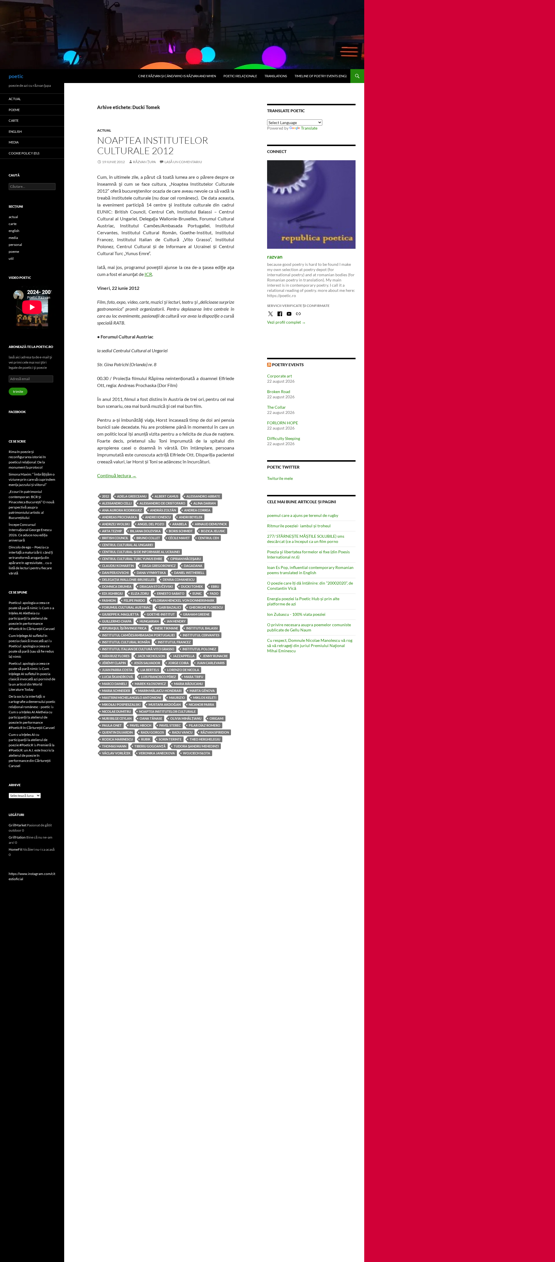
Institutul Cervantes (201, 635)
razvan (274, 256)
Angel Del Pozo (151, 524)
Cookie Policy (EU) (24, 153)
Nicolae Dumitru (116, 711)
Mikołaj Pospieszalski (121, 704)
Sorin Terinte (170, 739)
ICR (148, 274)
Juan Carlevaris (211, 663)
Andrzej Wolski (116, 524)
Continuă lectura (116, 475)
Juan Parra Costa (117, 670)
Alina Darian (204, 503)
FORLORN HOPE (282, 422)
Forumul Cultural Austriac (126, 607)
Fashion (109, 600)
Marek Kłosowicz (150, 684)
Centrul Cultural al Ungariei (127, 545)
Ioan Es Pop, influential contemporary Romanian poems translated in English (310, 570)
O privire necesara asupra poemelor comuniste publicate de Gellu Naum (309, 627)
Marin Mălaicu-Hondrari (160, 690)
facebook (17, 412)
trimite (18, 391)
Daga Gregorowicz (159, 566)
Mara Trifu (193, 677)
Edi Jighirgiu (112, 593)
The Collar (276, 407)
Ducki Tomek (192, 586)
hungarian (149, 621)
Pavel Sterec (170, 725)
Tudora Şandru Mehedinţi (196, 746)
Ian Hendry (176, 621)
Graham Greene (196, 614)
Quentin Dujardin (117, 732)
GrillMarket (17, 825)
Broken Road (278, 391)
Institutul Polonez (199, 649)
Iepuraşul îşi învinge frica (124, 628)
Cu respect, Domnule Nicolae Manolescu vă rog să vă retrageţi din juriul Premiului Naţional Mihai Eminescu (309, 645)
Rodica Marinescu (117, 739)
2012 (105, 496)
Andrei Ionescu (158, 517)
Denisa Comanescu (179, 579)
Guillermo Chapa (117, 621)
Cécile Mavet (179, 538)
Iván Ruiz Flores (116, 656)
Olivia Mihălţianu (185, 718)
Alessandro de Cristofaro (162, 503)
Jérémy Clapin (114, 663)
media (13, 142)
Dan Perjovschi (115, 572)
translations (275, 76)
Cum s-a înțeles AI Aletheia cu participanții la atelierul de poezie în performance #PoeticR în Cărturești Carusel (32, 618)
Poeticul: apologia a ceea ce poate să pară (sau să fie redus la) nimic (31, 651)
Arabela (179, 524)
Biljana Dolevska (145, 531)
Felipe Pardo (134, 600)
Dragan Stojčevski (156, 586)
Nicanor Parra (201, 704)
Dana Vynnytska (151, 572)
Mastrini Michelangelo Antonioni (131, 697)
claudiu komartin (118, 566)
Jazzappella (184, 656)
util (11, 258)
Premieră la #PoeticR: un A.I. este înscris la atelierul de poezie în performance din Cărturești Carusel (31, 755)
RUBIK (146, 739)
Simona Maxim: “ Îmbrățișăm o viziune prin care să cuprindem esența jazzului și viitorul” (32, 479)
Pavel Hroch (140, 725)
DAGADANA (193, 566)
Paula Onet (112, 725)
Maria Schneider (116, 690)
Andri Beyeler (190, 517)
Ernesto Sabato (170, 593)
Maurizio (177, 697)
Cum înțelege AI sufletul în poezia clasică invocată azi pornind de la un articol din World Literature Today (32, 679)
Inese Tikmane (166, 628)
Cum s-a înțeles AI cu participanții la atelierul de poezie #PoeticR (28, 739)
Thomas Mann (114, 746)
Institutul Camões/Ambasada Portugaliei (138, 635)
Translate (309, 128)
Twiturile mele (280, 478)
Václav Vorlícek (116, 753)
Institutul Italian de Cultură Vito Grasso (138, 649)
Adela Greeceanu (132, 496)
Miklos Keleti (204, 697)
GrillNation (17, 837)
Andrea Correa (197, 510)
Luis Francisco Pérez (158, 677)
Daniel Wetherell (189, 572)
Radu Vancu (182, 732)
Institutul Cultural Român (126, 642)
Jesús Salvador (147, 663)
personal (15, 244)
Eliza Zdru (140, 593)
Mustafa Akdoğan (165, 704)
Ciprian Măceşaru (185, 559)
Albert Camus (166, 496)
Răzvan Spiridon (215, 732)
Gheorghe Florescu (206, 607)
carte (13, 120)
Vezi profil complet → (286, 322)
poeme (14, 110)
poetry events (288, 364)
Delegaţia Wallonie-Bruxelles (128, 579)
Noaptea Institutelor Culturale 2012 (152, 145)
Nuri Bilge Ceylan (117, 718)
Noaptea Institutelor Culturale (167, 711)
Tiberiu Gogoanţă (150, 746)
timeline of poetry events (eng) (321, 76)
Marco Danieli (114, 684)
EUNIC (197, 593)
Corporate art (279, 375)
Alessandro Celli (117, 503)
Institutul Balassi (202, 628)
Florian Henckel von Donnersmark (183, 600)
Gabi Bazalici (170, 607)
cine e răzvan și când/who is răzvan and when (177, 76)
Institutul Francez (174, 642)
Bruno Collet (148, 538)
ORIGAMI (216, 718)
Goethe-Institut (161, 614)
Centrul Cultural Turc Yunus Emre (132, 559)
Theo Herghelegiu (205, 739)
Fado (214, 593)
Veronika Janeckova (157, 753)
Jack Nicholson (151, 656)
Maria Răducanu (188, 684)
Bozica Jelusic (213, 531)
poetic (16, 76)
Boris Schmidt (181, 531)
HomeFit (15, 849)
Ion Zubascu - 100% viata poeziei (296, 614)
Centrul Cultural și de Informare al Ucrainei (141, 552)
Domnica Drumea (117, 586)
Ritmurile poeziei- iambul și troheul (299, 525)
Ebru (215, 586)
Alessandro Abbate (203, 496)
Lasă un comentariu (183, 162)
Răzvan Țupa (144, 162)
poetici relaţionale (240, 76)
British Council (115, 538)
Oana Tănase (151, 718)
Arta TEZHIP (112, 531)
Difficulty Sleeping (283, 438)
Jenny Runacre (215, 656)
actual (104, 130)
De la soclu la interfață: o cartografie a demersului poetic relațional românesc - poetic (32, 701)
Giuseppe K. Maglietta (120, 614)
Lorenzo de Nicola (183, 670)
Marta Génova (202, 690)
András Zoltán (163, 510)
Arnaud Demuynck (211, 524)
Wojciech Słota (196, 753)
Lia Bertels (149, 670)
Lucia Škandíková (117, 677)
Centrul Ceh (208, 538)
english (15, 131)
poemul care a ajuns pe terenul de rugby (302, 515)
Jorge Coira (178, 663)
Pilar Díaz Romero (204, 725)
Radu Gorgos (152, 732)
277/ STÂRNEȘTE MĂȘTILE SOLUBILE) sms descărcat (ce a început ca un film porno (305, 539)
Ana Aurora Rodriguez (122, 510)
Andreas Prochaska (119, 517)
